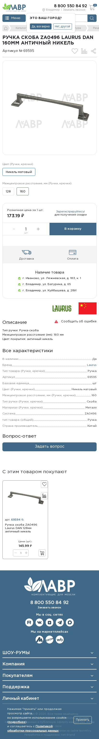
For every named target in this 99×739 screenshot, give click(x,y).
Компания (13, 664)
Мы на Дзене (50, 622)
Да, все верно (41, 26)
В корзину (72, 229)
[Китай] (88, 308)
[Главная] (6, 28)
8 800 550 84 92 (49, 603)
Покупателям (17, 676)
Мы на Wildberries (60, 639)
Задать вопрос (49, 446)
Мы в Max (70, 622)
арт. (12, 520)
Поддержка (15, 687)
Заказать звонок (74, 10)
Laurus (92, 365)
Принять (82, 720)
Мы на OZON (50, 639)
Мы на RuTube (29, 622)
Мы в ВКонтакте (39, 622)
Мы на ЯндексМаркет (39, 639)
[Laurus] (62, 308)
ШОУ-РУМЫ (16, 653)
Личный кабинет (20, 699)
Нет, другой (62, 26)
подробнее (16, 722)
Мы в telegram (60, 622)
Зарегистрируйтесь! (70, 211)
